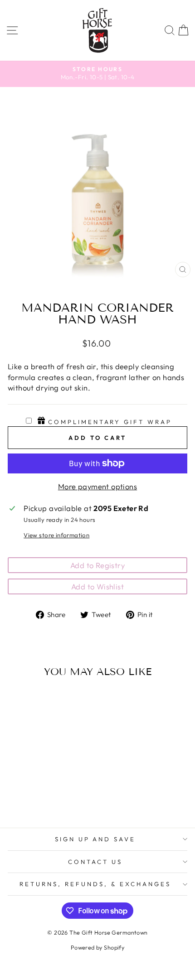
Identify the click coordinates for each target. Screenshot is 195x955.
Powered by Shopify (97, 947)
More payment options (97, 486)
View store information (56, 535)
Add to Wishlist (97, 586)
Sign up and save (95, 839)
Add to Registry (97, 565)
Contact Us (95, 861)
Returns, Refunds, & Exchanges (95, 883)
